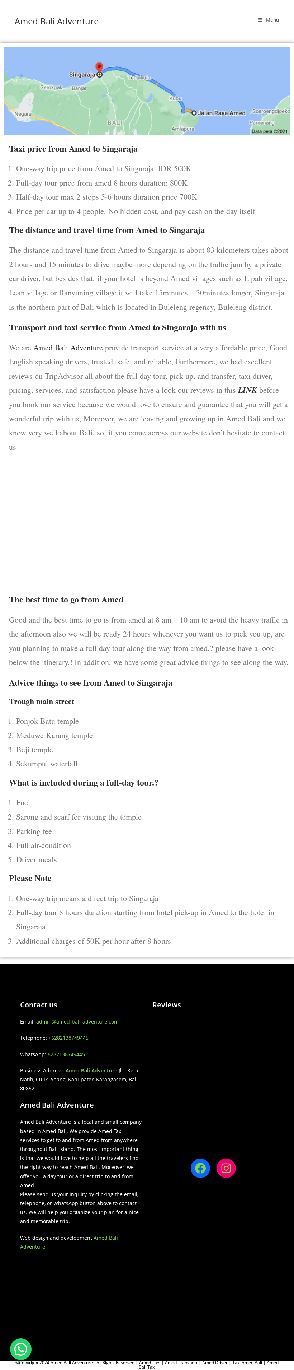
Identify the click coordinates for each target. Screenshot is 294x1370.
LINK (248, 389)
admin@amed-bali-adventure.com (77, 1021)
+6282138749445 (68, 1037)
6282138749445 (66, 1054)
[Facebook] (200, 1168)
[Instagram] (226, 1168)
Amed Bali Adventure (57, 21)
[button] (21, 1349)
